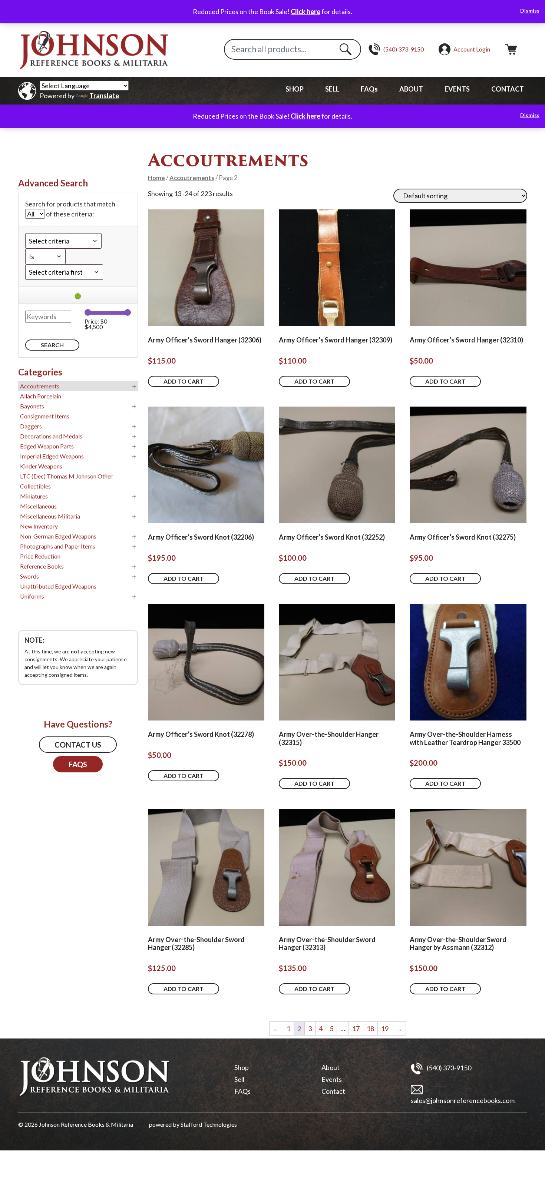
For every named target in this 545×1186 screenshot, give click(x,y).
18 (370, 1028)
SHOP (294, 89)
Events (331, 1079)
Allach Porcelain (40, 396)
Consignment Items (44, 416)
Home (156, 178)
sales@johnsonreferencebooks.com (463, 1100)
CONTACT (507, 89)
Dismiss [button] (529, 10)
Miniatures (34, 496)
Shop (241, 1067)
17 (356, 1028)
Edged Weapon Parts (47, 446)
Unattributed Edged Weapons (58, 586)
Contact (333, 1091)
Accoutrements (191, 178)
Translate (104, 96)
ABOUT (411, 89)
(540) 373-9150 (448, 1067)
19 (385, 1028)
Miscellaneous (38, 506)
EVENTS (457, 89)
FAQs (369, 89)
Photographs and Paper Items (57, 546)
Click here (305, 11)
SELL (332, 89)
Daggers (31, 426)
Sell (239, 1079)
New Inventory (39, 526)
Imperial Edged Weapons (52, 456)
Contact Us (77, 744)
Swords (29, 576)
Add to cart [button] (184, 381)
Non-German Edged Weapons (58, 536)
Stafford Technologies (209, 1124)
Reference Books (42, 566)
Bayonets (32, 406)
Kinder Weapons (41, 466)
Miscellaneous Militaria (50, 516)
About (330, 1067)
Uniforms (32, 596)
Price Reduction (40, 556)
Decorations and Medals (51, 436)
